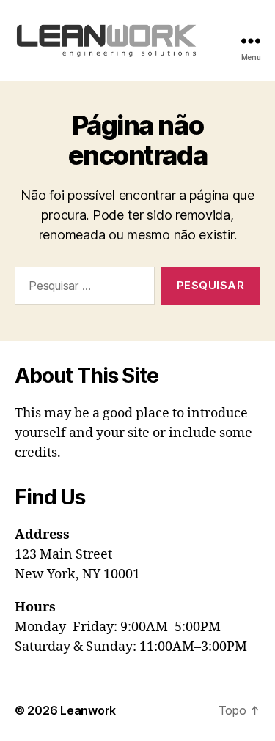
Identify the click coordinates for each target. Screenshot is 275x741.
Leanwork (88, 710)
